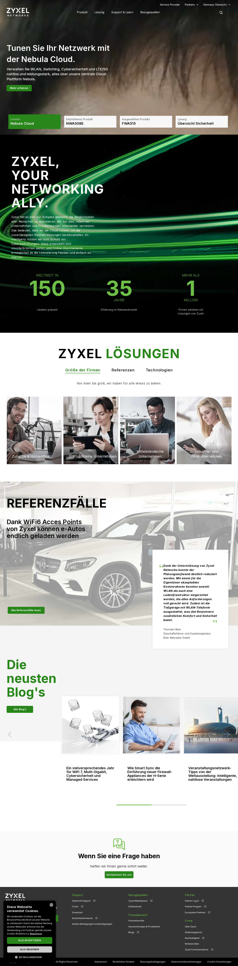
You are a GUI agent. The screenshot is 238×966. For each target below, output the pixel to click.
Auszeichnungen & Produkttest (144, 926)
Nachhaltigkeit (192, 938)
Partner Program (193, 906)
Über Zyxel (190, 926)
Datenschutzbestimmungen (186, 961)
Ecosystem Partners (195, 912)
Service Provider (170, 4)
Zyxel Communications (196, 949)
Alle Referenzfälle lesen (26, 610)
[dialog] (29, 932)
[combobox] (51, 905)
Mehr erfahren (19, 88)
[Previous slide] (10, 550)
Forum (75, 906)
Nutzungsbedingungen (152, 961)
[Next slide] (227, 550)
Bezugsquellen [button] (150, 12)
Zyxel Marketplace (138, 900)
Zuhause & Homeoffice (30, 411)
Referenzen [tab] (123, 370)
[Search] (221, 12)
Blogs (131, 932)
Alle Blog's (20, 709)
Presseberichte (136, 920)
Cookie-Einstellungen (219, 961)
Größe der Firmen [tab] (82, 370)
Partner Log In (192, 900)
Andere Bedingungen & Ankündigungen (92, 924)
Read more (36, 933)
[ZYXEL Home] (15, 897)
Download (77, 912)
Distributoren (135, 906)
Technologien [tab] (159, 370)
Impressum (101, 961)
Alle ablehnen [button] (29, 949)
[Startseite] (18, 12)
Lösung (99, 12)
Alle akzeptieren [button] (29, 940)
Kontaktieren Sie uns (119, 874)
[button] (29, 957)
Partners (190, 4)
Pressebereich (137, 915)
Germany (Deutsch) (215, 4)
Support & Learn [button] (122, 12)
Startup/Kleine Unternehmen (93, 456)
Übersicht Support (81, 900)
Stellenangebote (193, 932)
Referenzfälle (192, 943)
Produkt (82, 12)
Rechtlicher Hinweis (124, 961)
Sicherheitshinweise (82, 918)
